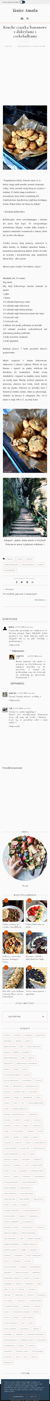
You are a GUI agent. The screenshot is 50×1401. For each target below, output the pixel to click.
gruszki (7, 1120)
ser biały (32, 1289)
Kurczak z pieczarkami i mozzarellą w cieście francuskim (13, 994)
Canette (20, 656)
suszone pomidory (11, 1306)
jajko (6, 1131)
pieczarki (16, 1261)
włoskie (31, 1345)
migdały (41, 564)
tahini (6, 1317)
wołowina (8, 1351)
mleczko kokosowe (11, 1210)
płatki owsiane (10, 1267)
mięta (15, 1204)
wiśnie (21, 1345)
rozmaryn (29, 1283)
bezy (22, 1046)
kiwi (24, 1154)
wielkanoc (41, 1340)
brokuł (31, 1058)
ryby (6, 1289)
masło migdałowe (11, 1182)
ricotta (19, 1283)
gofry (6, 1108)
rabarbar (8, 1283)
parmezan (19, 1255)
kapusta (18, 1142)
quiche (27, 1278)
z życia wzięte (37, 1351)
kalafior (7, 1142)
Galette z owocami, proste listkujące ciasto (12, 959)
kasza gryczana (10, 1148)
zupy (25, 1357)
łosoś (6, 1170)
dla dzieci (33, 1091)
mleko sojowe (9, 1216)
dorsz (16, 1097)
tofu (23, 1323)
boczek (16, 1052)
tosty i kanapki (10, 1328)
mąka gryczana (10, 1187)
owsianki (33, 1250)
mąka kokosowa (10, 1193)
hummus (37, 1120)
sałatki (21, 1289)
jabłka (26, 1125)
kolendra (26, 1159)
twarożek (8, 1334)
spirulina (21, 1300)
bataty (28, 1041)
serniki (30, 1295)
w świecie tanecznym (35, 1334)
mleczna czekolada (31, 1210)
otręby (23, 1250)
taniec (15, 1317)
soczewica (41, 1295)
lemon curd (37, 1165)
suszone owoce (35, 1300)
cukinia (39, 1080)
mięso (6, 1204)
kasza (28, 1142)
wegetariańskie (10, 1340)
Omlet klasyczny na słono (35, 925)
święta (36, 1312)
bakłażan (8, 1041)
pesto (6, 1261)
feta (15, 1103)
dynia (38, 1097)
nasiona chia (28, 1227)
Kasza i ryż (25, 1148)
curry (6, 1086)
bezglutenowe (10, 1046)
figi (22, 1103)
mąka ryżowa (24, 1199)
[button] (12, 17)
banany (10, 559)
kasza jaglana (39, 1148)
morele (22, 1216)
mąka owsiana (9, 1199)
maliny (7, 1176)
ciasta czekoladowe (12, 1075)
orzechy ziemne (10, 1250)
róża (39, 1283)
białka (6, 1052)
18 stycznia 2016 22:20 (24, 627)
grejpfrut (33, 1114)
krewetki (37, 1159)
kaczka (16, 1137)
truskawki (24, 1328)
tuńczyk (36, 1328)
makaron (23, 1170)
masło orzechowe (29, 1182)
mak (14, 1170)
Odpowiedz (14, 645)
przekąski (36, 1272)
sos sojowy (8, 1300)
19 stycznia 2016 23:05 (26, 693)
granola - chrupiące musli (14, 1114)
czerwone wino (31, 1086)
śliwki (6, 1312)
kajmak (26, 1137)
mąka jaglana (25, 1187)
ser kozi (7, 1295)
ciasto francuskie (11, 1080)
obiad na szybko (10, 1233)
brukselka (8, 1063)
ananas (7, 1035)
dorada (7, 1097)
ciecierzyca (27, 1080)
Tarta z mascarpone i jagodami (36, 992)
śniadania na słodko (21, 1312)
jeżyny (6, 1137)
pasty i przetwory (34, 1255)
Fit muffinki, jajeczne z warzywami (20, 594)
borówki (26, 1052)
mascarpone (39, 1176)
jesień (40, 1131)
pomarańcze (35, 1267)
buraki (7, 1069)
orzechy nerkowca (11, 1244)
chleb (16, 1069)
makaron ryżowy (37, 1170)
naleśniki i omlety (11, 1227)
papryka (7, 1255)
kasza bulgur (40, 1142)
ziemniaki (8, 1357)
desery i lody (20, 1091)
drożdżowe (27, 1097)
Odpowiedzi (18, 651)
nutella (40, 1227)
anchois (17, 1035)
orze (22, 1238)
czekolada (17, 1086)
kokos (32, 1154)
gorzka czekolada (11, 564)
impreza (7, 1125)
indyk (17, 1125)
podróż (23, 1267)
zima (18, 1357)
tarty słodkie (28, 1317)
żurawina (8, 1362)
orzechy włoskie (29, 1244)
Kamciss (12, 693)
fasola (7, 1103)
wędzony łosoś (27, 1340)
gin (10, 708)
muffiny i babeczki (11, 1221)
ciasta (24, 1069)
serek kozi (19, 1295)
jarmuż (30, 1131)
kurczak (17, 1165)
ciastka (19, 559)
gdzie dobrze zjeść (35, 1103)
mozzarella (34, 1216)
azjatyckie (40, 1035)
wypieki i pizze (22, 1351)
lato (26, 1165)
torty (31, 1323)
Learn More (18, 1397)
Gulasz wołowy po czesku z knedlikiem (12, 925)
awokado (28, 1035)
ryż (13, 1289)
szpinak (37, 1306)
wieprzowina (9, 1345)
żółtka (34, 1357)
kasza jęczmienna (11, 1154)
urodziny (19, 1334)
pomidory (8, 1272)
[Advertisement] (25, 77)
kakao (35, 1137)
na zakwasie (28, 1221)
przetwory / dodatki (12, 1278)
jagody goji (37, 1125)
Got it (33, 1397)
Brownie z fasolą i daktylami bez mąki (35, 957)
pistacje (28, 1261)
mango (16, 1176)
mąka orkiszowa (28, 564)
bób (23, 1058)
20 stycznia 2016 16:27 (22, 708)
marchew (26, 1176)
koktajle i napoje (11, 1159)
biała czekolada (34, 1046)
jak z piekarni (18, 1131)
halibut (27, 1120)
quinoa (36, 1278)
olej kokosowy (10, 570)
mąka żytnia (38, 1199)
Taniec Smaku (25, 10)
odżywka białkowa (28, 1233)
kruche (7, 1165)
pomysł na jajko (22, 1272)
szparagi (26, 1306)
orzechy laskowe (34, 1238)
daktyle (29, 559)
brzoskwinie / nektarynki (27, 1063)
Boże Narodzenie (11, 1058)
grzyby (17, 1120)
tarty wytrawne (10, 1323)
